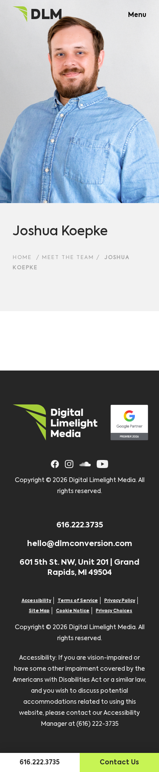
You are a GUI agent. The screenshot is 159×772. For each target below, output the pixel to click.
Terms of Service (78, 601)
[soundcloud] (85, 463)
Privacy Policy (119, 601)
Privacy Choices (114, 611)
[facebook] (55, 463)
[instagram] (69, 463)
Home (22, 257)
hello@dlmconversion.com (79, 544)
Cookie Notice (72, 611)
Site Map (39, 611)
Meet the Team (68, 257)
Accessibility (36, 601)
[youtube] (103, 463)
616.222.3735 (79, 525)
